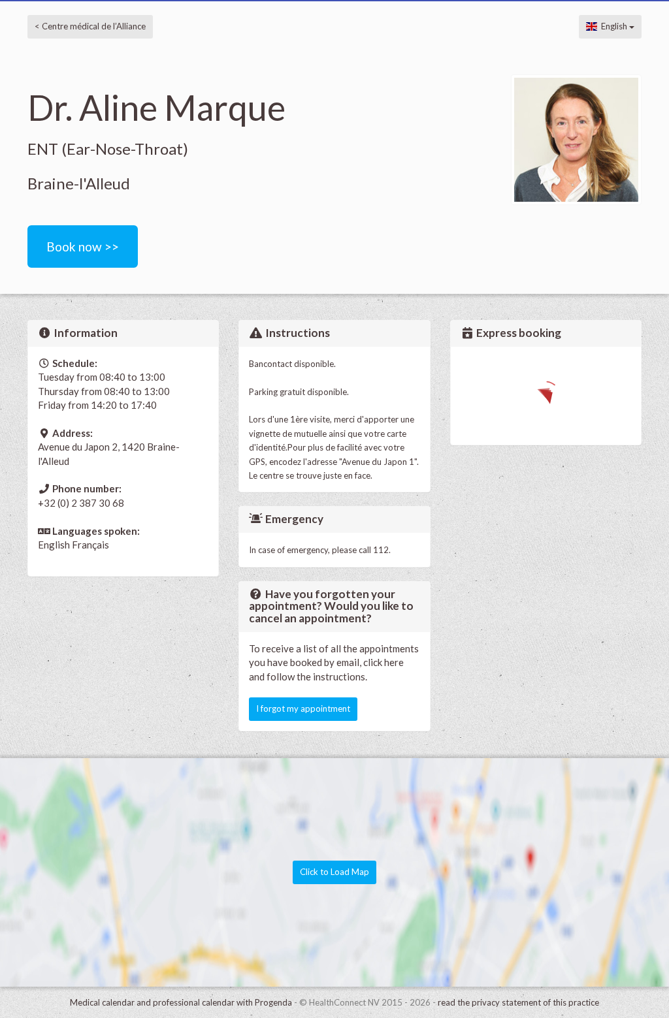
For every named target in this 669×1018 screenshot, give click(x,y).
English (613, 26)
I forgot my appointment (303, 708)
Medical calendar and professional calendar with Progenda (181, 1002)
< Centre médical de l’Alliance (90, 26)
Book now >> (82, 246)
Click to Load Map (334, 872)
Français (90, 544)
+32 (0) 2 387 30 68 (81, 503)
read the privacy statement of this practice (518, 1002)
